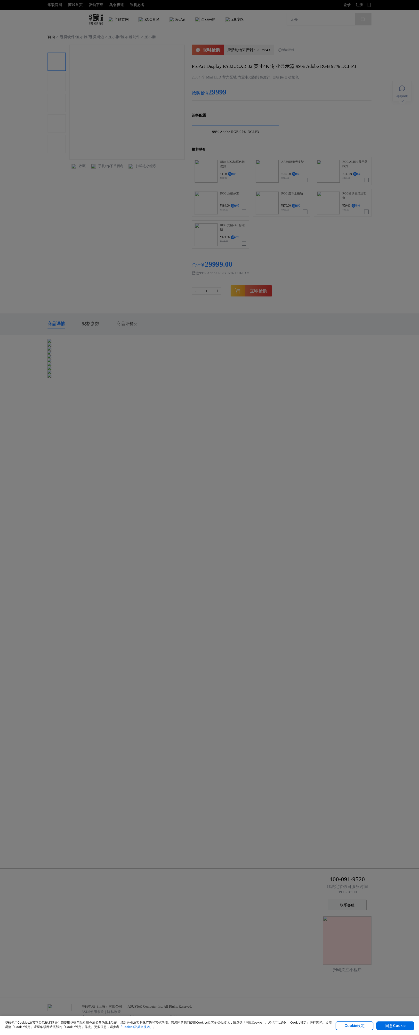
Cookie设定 (355, 1025)
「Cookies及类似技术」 (136, 1027)
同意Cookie (395, 1025)
